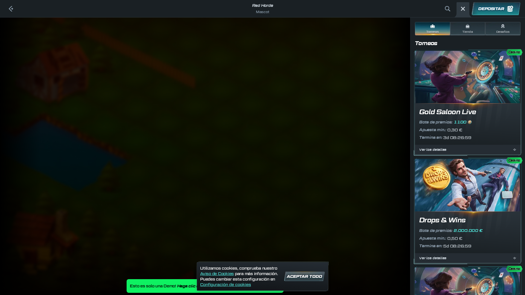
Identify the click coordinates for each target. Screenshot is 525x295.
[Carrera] (462, 8)
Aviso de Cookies (217, 273)
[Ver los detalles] (514, 150)
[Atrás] (11, 8)
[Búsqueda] (447, 8)
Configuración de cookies (225, 284)
